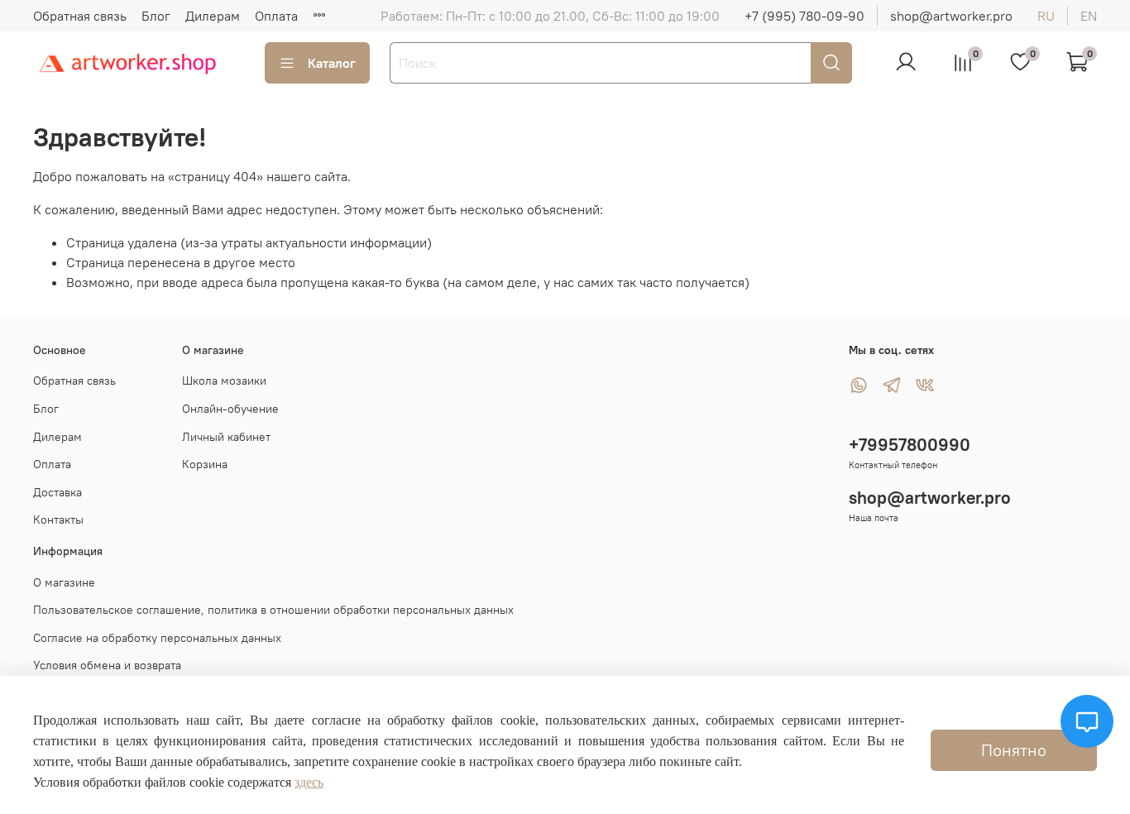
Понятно (1013, 750)
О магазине (64, 582)
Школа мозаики (224, 380)
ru (1046, 15)
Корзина (204, 464)
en (1088, 15)
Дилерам (212, 15)
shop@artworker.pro (951, 15)
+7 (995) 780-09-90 (804, 15)
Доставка (57, 492)
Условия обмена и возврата (107, 665)
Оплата (276, 15)
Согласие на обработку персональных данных (157, 637)
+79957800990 (909, 444)
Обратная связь (80, 15)
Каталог (332, 63)
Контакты (58, 519)
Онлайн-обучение (230, 408)
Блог (155, 15)
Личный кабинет (226, 436)
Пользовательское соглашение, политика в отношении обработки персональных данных (273, 609)
